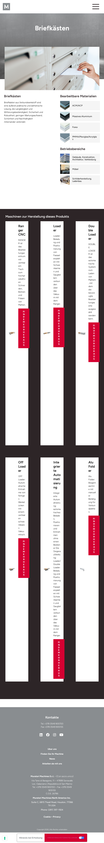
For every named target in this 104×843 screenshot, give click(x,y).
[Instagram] (54, 734)
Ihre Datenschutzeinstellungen (62, 838)
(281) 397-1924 (55, 809)
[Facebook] (47, 734)
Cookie (47, 816)
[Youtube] (61, 734)
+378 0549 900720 (53, 723)
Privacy (57, 816)
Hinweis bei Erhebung (30, 837)
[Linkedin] (41, 734)
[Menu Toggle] (95, 6)
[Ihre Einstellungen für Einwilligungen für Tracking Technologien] (4, 838)
